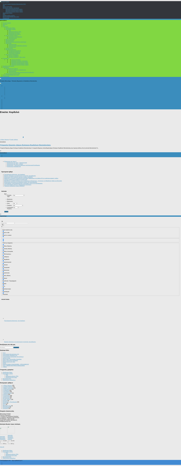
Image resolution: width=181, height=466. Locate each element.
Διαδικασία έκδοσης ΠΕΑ (14, 31)
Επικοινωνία (6, 18)
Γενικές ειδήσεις (7, 104)
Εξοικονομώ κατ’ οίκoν (14, 33)
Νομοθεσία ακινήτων (11, 49)
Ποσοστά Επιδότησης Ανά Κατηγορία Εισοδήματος (21, 72)
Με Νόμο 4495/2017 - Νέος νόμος (16, 57)
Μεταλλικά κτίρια (12, 38)
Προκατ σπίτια (9, 48)
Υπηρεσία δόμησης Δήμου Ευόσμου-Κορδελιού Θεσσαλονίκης (25, 145)
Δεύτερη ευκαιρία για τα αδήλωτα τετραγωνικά (15, 179)
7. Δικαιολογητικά (7, 393)
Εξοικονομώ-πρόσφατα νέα (14, 166)
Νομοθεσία (8, 92)
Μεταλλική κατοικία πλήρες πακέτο (14, 11)
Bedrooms (10, 199)
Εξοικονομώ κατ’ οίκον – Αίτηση (15, 164)
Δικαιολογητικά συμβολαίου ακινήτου (17, 45)
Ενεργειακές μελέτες (11, 29)
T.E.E (4, 353)
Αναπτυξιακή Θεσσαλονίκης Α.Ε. (11, 354)
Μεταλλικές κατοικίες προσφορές (11, 8)
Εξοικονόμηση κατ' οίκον (9, 361)
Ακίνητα (5, 103)
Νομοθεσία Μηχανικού (8, 66)
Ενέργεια (5, 96)
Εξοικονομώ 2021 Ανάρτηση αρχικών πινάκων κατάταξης (18, 177)
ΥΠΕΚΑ (5, 367)
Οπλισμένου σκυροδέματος (15, 36)
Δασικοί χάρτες (6, 358)
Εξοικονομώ (6, 67)
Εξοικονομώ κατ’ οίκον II (14, 34)
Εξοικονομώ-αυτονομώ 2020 (13, 73)
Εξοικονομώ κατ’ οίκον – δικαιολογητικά (17, 162)
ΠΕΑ (4, 14)
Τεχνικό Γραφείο (7, 22)
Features (9, 205)
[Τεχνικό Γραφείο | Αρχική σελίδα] (4, 1)
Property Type (9, 196)
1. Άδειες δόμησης (4, 139)
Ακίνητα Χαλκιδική (15, 59)
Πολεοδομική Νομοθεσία (14, 50)
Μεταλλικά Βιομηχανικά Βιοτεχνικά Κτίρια (16, 42)
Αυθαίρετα (5, 101)
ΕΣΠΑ (4, 363)
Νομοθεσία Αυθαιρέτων (14, 52)
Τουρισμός (5, 107)
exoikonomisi (6, 396)
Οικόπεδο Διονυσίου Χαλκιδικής (3, 438)
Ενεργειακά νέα (9, 97)
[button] (3, 20)
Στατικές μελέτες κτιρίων (9, 15)
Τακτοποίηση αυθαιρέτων (12, 54)
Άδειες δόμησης (10, 87)
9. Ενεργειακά (6, 395)
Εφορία (5, 106)
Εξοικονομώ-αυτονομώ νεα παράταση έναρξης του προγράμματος (20, 182)
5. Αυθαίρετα (6, 390)
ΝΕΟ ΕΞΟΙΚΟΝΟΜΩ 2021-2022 (11, 16)
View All (2, 447)
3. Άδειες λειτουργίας (8, 388)
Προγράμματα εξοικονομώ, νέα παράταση (14, 174)
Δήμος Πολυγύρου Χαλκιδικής (10, 360)
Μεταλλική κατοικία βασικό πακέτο (14, 10)
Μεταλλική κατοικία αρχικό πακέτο (14, 9)
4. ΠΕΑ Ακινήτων (7, 389)
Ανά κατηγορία (12, 47)
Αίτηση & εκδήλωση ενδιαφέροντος (17, 69)
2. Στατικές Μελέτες (7, 386)
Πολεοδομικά (6, 85)
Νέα (4, 5)
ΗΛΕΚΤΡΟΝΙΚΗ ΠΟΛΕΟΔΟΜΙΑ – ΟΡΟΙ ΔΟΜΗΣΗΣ (16, 364)
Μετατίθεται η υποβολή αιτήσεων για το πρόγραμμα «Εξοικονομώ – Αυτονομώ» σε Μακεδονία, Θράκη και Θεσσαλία (33, 180)
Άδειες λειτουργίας (7, 6)
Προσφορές (6, 58)
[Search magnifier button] (2, 225)
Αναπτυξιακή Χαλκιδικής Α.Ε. (10, 355)
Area (8, 203)
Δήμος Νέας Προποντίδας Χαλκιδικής (12, 359)
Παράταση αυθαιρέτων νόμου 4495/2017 (14, 186)
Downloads (8, 43)
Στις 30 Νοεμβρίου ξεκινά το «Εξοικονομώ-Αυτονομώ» (17, 184)
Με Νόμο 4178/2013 (13, 56)
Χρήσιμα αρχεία (12, 44)
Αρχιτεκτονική (9, 89)
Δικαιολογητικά (12, 71)
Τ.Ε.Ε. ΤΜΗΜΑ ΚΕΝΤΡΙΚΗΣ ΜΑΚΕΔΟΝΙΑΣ (14, 365)
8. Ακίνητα (5, 394)
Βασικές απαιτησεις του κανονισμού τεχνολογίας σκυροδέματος (20, 175)
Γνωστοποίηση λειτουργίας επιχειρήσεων (13, 356)
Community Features (10, 208)
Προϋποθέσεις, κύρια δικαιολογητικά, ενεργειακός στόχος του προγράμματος (23, 183)
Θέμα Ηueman (26, 460)
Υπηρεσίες (5, 26)
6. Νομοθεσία (6, 391)
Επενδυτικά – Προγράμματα (10, 108)
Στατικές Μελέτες (10, 94)
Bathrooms (10, 201)
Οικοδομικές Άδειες (7, 13)
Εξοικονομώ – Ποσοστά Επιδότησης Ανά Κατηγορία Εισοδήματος (23, 165)
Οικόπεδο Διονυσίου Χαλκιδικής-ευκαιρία (11, 437)
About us (5, 24)
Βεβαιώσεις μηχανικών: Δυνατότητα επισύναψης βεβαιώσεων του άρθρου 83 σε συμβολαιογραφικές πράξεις (31, 178)
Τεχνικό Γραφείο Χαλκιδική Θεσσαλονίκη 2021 (14, 4)
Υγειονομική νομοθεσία (14, 53)
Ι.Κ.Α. (7, 91)
